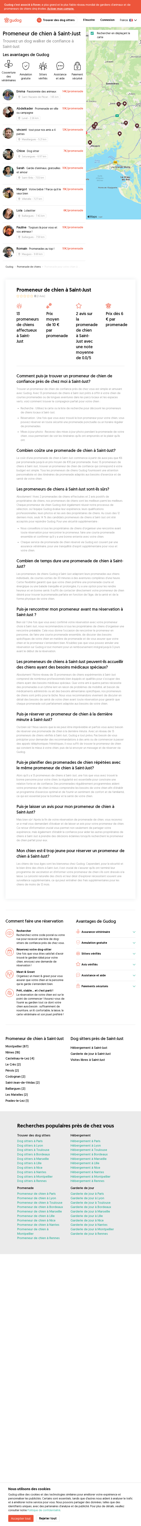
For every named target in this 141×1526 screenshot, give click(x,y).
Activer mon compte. (60, 8)
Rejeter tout (48, 1518)
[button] (105, 932)
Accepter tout (21, 1518)
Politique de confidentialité (44, 1510)
